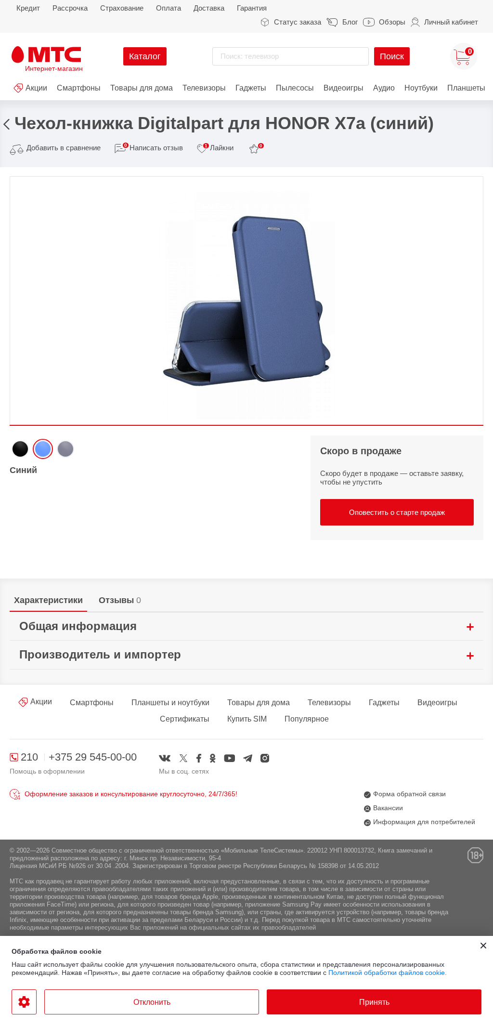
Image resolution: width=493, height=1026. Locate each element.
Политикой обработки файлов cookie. (387, 972)
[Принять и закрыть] (483, 945)
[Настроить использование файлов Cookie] (24, 1001)
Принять (374, 1002)
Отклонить (151, 1002)
